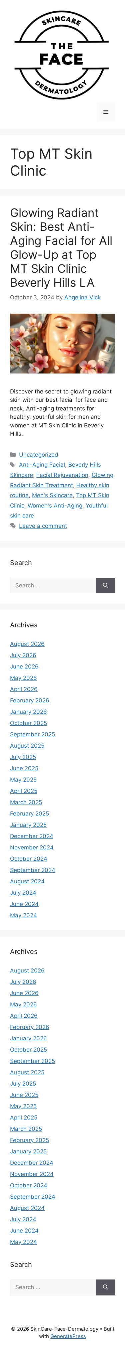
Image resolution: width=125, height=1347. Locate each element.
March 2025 (26, 802)
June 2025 (24, 768)
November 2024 (32, 847)
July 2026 (23, 655)
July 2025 (23, 757)
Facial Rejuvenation (62, 475)
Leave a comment (43, 526)
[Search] (105, 586)
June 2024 (24, 904)
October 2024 (28, 858)
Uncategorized (38, 454)
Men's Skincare (52, 495)
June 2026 (24, 666)
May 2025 (23, 779)
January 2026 (28, 711)
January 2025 (28, 825)
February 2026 (29, 700)
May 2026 (23, 677)
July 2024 (23, 892)
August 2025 (27, 745)
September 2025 (32, 734)
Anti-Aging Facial (42, 464)
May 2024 (23, 915)
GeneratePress (68, 1336)
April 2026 (24, 689)
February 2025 (29, 813)
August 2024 (27, 881)
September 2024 (32, 870)
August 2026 (27, 644)
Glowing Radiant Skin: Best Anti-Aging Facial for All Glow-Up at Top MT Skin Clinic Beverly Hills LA (61, 247)
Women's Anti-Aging (55, 505)
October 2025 (28, 723)
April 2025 (23, 791)
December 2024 (31, 836)
